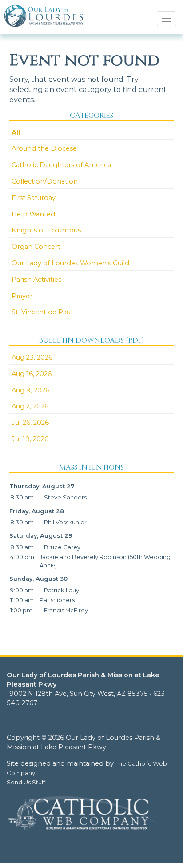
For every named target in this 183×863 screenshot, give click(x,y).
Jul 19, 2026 (30, 439)
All (16, 132)
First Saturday (34, 198)
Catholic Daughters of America (61, 165)
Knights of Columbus (46, 230)
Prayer (22, 296)
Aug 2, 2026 (30, 406)
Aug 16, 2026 (32, 374)
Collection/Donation (45, 181)
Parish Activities (36, 280)
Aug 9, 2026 (30, 390)
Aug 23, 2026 (32, 357)
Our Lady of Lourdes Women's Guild (70, 263)
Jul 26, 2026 (30, 423)
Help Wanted (33, 214)
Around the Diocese (44, 148)
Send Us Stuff (26, 782)
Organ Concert (36, 247)
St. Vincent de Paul (42, 312)
